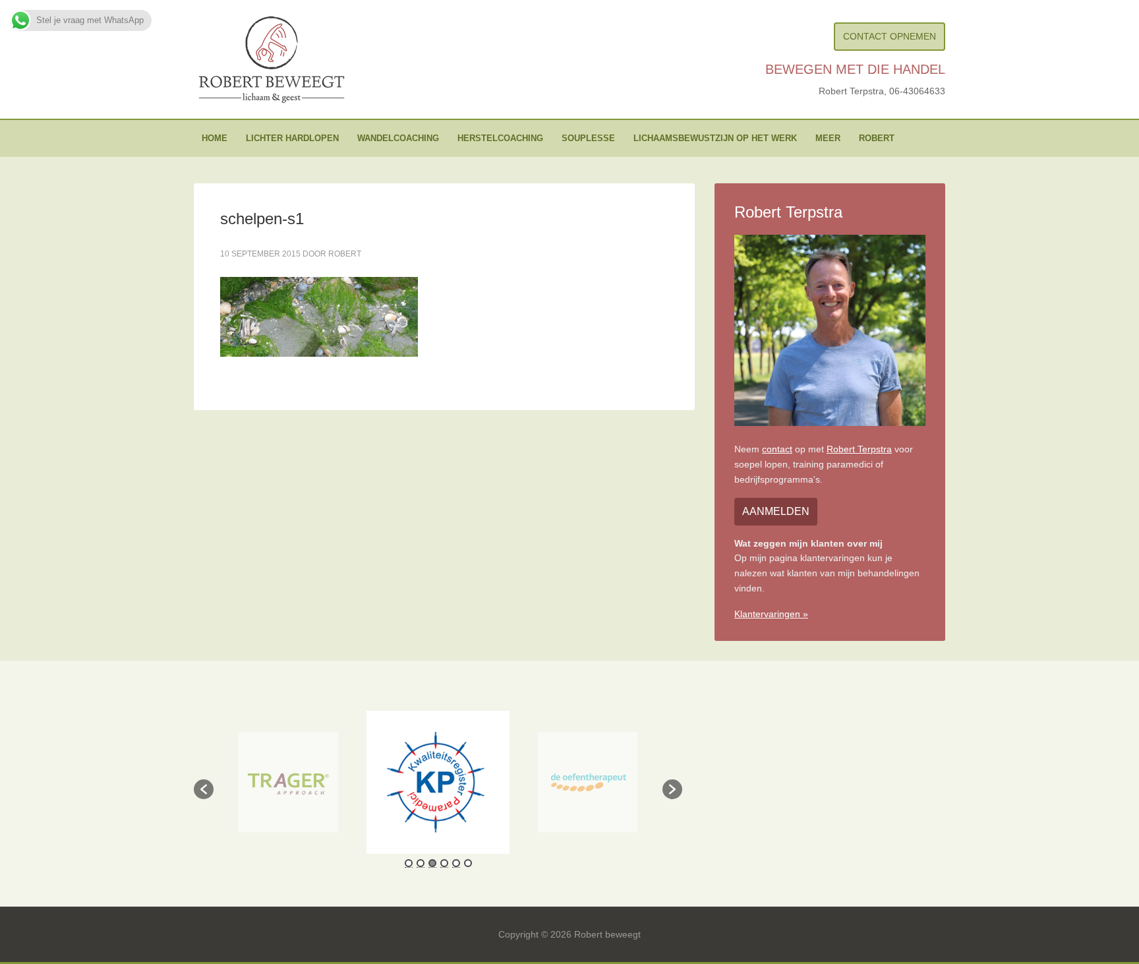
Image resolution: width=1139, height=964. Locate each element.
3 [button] (432, 863)
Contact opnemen (889, 36)
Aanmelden (775, 511)
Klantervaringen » (771, 614)
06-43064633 (917, 91)
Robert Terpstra (859, 449)
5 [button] (456, 863)
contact (777, 449)
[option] (289, 783)
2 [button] (420, 863)
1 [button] (409, 863)
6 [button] (468, 863)
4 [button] (444, 863)
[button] (204, 789)
